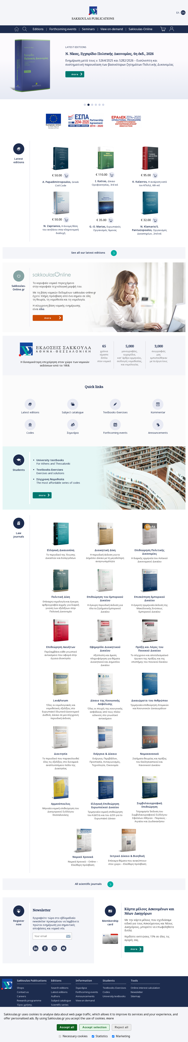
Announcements (158, 432)
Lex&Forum (60, 700)
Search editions (59, 987)
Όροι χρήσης (24, 1004)
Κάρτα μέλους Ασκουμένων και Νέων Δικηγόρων (149, 911)
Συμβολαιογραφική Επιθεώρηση (149, 804)
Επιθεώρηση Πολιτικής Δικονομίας (149, 551)
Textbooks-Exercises (115, 412)
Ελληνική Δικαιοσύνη (60, 550)
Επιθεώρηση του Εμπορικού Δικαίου (105, 598)
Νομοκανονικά (149, 753)
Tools (134, 980)
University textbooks (114, 996)
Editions (38, 29)
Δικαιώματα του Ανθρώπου (149, 700)
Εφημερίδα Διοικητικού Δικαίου (105, 648)
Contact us (23, 992)
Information (84, 980)
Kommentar (158, 412)
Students (109, 980)
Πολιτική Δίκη (60, 597)
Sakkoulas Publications (31, 980)
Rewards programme (29, 1000)
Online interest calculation (145, 987)
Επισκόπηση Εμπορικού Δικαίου (149, 598)
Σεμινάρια (73, 432)
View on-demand (111, 29)
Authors (55, 996)
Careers (21, 996)
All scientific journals (88, 884)
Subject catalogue (73, 412)
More (74, 74)
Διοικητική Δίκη (105, 550)
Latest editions (30, 412)
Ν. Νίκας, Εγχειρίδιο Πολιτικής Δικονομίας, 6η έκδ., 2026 (109, 53)
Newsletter (42, 910)
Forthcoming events (62, 29)
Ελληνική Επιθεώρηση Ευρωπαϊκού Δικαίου (105, 805)
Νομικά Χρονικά (83, 857)
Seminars (88, 29)
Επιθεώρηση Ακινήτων (60, 647)
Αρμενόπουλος (60, 803)
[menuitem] (16, 29)
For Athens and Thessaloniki (53, 461)
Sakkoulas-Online (140, 29)
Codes (30, 432)
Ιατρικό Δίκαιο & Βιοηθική (127, 856)
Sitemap (135, 996)
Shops (20, 987)
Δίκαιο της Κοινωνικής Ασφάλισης (105, 702)
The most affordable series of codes (58, 480)
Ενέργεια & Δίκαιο (105, 753)
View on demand (85, 1000)
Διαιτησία (60, 753)
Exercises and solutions (50, 471)
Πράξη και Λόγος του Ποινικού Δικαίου (149, 648)
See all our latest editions (88, 252)
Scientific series (59, 1004)
